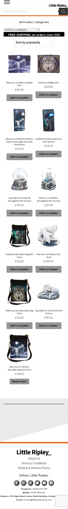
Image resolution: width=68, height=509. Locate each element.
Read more (19, 381)
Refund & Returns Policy (34, 468)
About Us (34, 458)
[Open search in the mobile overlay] (34, 11)
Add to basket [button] (19, 97)
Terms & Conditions (34, 463)
